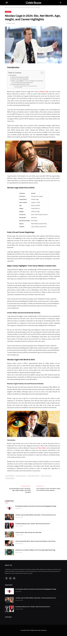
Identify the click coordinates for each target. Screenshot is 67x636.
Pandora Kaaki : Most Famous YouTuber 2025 (28, 532)
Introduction (12, 75)
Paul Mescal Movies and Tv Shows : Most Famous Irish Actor (32, 523)
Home (6, 7)
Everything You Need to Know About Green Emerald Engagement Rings (35, 506)
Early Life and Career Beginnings (20, 79)
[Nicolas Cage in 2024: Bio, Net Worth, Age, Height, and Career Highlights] (33, 44)
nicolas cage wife (10, 478)
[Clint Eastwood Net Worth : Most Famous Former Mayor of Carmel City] (9, 543)
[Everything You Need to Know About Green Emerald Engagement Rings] (9, 508)
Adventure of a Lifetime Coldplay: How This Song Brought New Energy (35, 550)
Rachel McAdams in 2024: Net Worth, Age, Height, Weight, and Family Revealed (20, 490)
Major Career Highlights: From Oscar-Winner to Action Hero (27, 80)
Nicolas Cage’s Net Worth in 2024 (20, 84)
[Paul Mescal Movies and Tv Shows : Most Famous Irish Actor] (9, 526)
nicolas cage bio (10, 475)
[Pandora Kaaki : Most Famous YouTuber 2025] (9, 534)
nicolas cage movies (21, 475)
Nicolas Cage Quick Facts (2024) (20, 77)
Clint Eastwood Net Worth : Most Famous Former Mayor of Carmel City (35, 541)
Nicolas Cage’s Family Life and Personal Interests (26, 85)
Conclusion (20, 87)
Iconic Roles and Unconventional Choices (23, 82)
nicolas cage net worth (33, 475)
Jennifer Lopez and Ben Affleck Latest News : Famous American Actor (35, 515)
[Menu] (7, 2)
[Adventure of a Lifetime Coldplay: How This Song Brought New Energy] (9, 552)
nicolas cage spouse (46, 475)
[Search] (60, 2)
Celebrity (8, 11)
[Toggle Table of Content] (41, 72)
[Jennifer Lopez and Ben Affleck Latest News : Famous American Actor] (9, 517)
